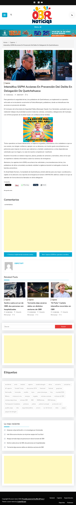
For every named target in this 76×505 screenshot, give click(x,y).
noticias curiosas (46, 396)
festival (50, 388)
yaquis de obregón (11, 412)
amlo (15, 384)
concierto (58, 384)
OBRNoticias (40, 400)
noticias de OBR (59, 396)
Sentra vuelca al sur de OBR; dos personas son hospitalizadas (13, 306)
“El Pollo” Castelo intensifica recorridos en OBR (61, 306)
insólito (26, 392)
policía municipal (44, 404)
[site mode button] (72, 15)
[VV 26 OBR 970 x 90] (38, 33)
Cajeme (7, 83)
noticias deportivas (11, 400)
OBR (32, 400)
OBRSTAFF (20, 95)
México (7, 396)
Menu (36, 27)
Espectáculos (68, 498)
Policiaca (70, 503)
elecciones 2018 (32, 388)
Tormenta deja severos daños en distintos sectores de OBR (37, 306)
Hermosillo (8, 392)
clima (50, 384)
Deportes (62, 503)
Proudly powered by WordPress (33, 499)
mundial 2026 (60, 392)
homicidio (18, 392)
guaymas (59, 388)
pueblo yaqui (9, 408)
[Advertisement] (38, 230)
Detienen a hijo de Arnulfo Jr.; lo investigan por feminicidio (25, 430)
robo (17, 408)
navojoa (27, 396)
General (52, 498)
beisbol (22, 384)
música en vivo (17, 396)
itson (32, 392)
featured (42, 388)
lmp (51, 392)
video (57, 408)
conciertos (67, 384)
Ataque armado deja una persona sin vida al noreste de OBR (25, 438)
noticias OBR (24, 400)
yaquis (64, 408)
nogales (35, 396)
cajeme (30, 384)
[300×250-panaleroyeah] (38, 129)
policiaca (26, 404)
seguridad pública (27, 408)
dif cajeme (8, 388)
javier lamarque (42, 392)
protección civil (56, 404)
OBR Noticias (52, 400)
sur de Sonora (47, 408)
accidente (8, 384)
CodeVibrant (21, 502)
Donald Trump (19, 388)
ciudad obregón (40, 384)
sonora (38, 408)
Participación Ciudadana (12, 404)
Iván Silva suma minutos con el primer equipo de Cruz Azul (25, 434)
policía (34, 404)
